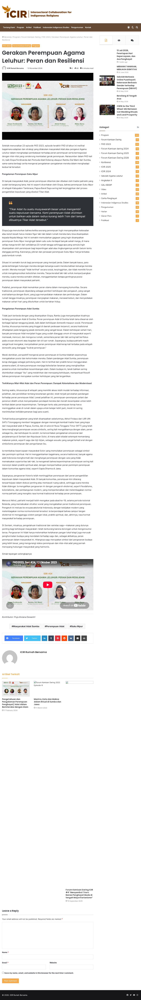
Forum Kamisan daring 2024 (115, 148)
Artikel (29, 27)
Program (20, 27)
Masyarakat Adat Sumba (26, 626)
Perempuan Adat (55, 626)
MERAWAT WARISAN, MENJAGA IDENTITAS (127, 68)
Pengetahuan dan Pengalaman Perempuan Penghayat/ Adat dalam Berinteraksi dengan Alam (15, 703)
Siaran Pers (106, 216)
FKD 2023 (46, 37)
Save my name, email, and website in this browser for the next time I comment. (39, 973)
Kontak (88, 27)
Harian (104, 211)
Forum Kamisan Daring (30, 37)
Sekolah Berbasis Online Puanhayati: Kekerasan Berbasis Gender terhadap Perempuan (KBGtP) (127, 82)
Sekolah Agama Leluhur (112, 176)
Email (5, 963)
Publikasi (37, 27)
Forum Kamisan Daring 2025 (115, 153)
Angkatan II (106, 180)
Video (103, 189)
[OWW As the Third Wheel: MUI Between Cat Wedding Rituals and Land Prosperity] (107, 110)
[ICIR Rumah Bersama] (36, 11)
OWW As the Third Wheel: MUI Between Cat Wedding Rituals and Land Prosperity (127, 110)
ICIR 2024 (106, 171)
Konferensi (106, 162)
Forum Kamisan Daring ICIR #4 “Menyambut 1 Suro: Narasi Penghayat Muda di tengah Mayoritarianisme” (79, 893)
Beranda (7, 37)
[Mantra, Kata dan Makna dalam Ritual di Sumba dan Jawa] (48, 689)
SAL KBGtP (106, 185)
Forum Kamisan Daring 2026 (115, 157)
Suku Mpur (77, 626)
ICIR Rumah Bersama (15, 68)
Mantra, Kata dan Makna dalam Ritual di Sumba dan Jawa (47, 702)
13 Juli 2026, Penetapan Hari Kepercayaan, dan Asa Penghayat (126, 54)
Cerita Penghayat (109, 198)
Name (5, 952)
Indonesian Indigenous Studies (56, 27)
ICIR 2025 (106, 166)
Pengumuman (77, 27)
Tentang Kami (9, 27)
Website (53, 963)
